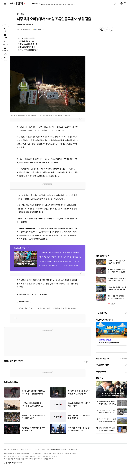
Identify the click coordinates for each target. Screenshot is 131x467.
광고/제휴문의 (14, 449)
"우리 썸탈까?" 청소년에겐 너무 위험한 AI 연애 (33, 429)
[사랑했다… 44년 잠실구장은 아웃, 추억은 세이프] (101, 264)
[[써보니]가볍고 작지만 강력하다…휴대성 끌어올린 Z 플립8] (122, 432)
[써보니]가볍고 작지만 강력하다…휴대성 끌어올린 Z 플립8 (107, 430)
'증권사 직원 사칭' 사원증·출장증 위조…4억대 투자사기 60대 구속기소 (107, 404)
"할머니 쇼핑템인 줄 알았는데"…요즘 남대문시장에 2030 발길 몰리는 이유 (117, 297)
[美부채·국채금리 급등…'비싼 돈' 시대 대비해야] (58, 409)
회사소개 (6, 449)
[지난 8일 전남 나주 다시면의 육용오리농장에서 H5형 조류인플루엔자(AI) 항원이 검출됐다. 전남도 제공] (47, 84)
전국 (18, 14)
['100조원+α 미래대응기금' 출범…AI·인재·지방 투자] (58, 434)
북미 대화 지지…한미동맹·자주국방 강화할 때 (79, 416)
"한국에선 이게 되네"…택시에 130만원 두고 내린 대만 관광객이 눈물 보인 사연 (117, 288)
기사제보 (43, 449)
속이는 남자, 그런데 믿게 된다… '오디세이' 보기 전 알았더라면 (117, 271)
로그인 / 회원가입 (115, 3)
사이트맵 (78, 449)
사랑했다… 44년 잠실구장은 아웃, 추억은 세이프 (116, 262)
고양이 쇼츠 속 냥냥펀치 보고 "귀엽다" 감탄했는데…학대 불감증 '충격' (117, 279)
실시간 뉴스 (35, 3)
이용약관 (64, 449)
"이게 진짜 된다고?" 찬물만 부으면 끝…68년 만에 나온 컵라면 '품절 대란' (60, 266)
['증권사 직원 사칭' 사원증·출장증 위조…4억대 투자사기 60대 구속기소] (122, 405)
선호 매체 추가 (38, 29)
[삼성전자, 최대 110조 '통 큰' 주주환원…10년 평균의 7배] (58, 397)
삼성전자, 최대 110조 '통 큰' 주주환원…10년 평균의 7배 (79, 392)
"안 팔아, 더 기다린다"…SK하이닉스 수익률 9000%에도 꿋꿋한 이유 (59, 261)
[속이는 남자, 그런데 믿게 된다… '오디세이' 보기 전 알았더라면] (101, 273)
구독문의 (36, 449)
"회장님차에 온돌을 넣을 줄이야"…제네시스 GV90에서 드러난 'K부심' (33, 404)
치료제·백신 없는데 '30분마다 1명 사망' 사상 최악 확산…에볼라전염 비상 (60, 257)
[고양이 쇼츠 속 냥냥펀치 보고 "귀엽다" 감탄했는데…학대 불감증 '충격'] (101, 282)
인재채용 (22, 449)
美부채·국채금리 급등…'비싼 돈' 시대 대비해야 (79, 404)
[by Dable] (87, 362)
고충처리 (71, 449)
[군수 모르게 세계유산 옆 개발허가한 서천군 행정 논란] (122, 423)
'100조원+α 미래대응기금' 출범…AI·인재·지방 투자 (78, 429)
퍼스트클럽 (29, 449)
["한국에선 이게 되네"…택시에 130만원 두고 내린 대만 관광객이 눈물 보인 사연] (101, 291)
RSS (48, 449)
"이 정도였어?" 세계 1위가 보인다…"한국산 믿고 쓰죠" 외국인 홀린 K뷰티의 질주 (60, 252)
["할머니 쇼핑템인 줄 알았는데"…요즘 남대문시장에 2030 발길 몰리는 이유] (101, 300)
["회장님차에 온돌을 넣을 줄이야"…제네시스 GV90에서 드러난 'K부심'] (12, 409)
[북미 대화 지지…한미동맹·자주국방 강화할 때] (58, 421)
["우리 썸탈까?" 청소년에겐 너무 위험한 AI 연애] (12, 434)
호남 (22, 14)
